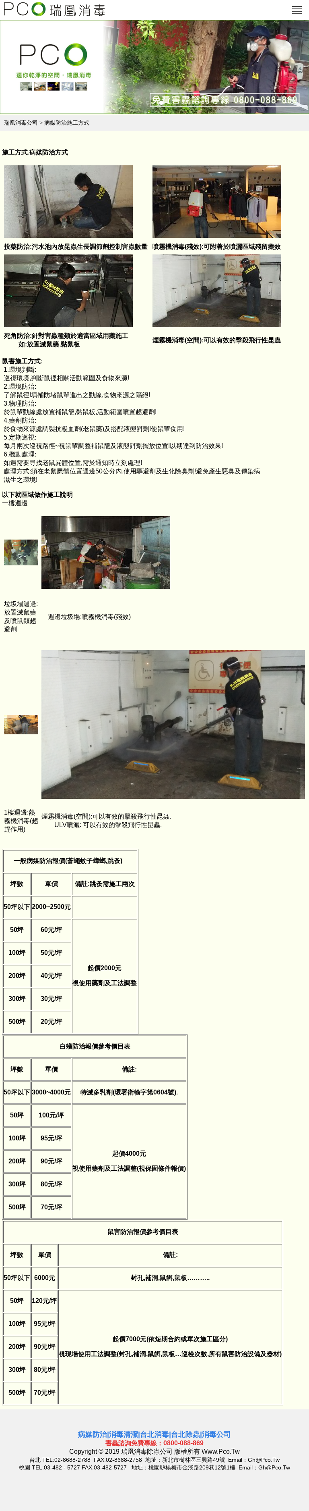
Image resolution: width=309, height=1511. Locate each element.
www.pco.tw (221, 1451)
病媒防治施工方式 (66, 122)
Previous (28, 69)
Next (281, 69)
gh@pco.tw (264, 1460)
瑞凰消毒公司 (21, 122)
